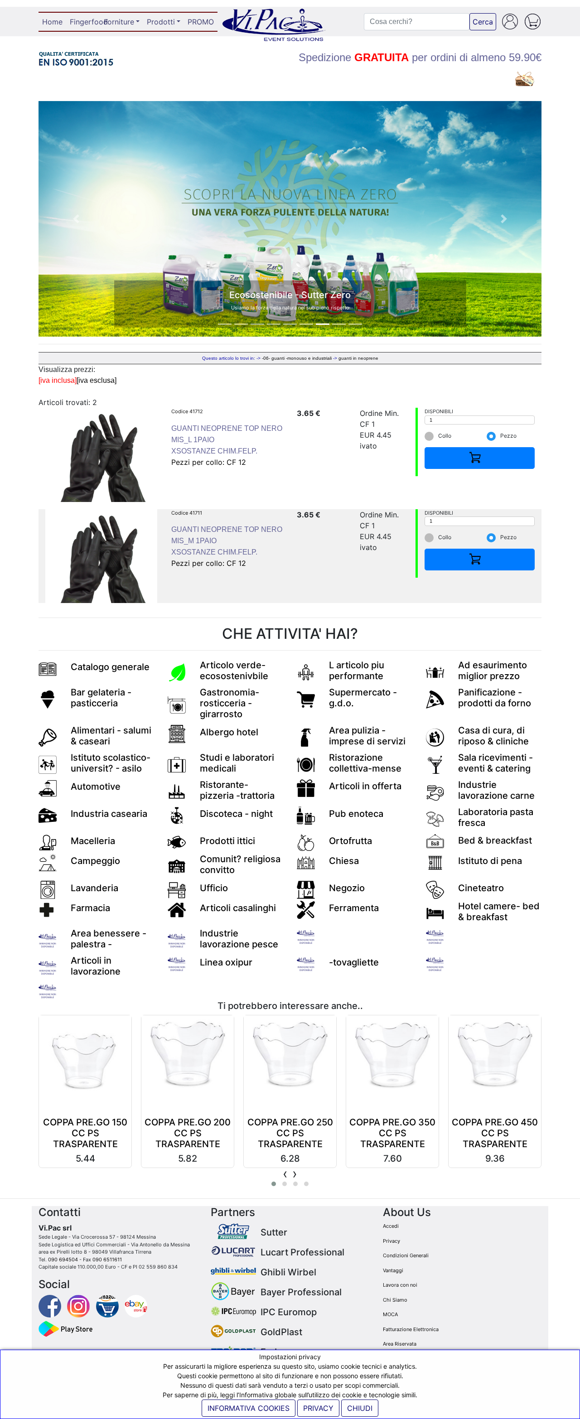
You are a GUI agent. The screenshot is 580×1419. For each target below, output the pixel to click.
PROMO (201, 21)
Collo (444, 435)
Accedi (391, 1226)
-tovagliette (354, 962)
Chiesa (344, 860)
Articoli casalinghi (238, 908)
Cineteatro (481, 888)
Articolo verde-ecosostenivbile (234, 670)
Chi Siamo (395, 1300)
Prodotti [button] (161, 21)
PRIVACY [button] (318, 1408)
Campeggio (95, 860)
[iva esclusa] (96, 380)
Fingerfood (85, 21)
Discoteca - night (236, 813)
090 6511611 (107, 1259)
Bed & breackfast (495, 840)
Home (54, 21)
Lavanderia (94, 888)
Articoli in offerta (365, 786)
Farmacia (90, 908)
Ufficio (214, 888)
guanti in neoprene (358, 358)
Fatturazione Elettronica (411, 1329)
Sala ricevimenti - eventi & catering (495, 763)
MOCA (390, 1314)
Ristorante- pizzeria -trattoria (237, 790)
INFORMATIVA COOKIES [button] (249, 1408)
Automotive (96, 786)
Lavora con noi (400, 1285)
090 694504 (63, 1259)
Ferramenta (354, 908)
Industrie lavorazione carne (496, 790)
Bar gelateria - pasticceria (101, 698)
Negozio (347, 888)
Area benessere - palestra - (108, 939)
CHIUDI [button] (359, 1408)
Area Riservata (399, 1344)
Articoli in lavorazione (96, 966)
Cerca (483, 21)
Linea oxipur (226, 962)
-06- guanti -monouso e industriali (297, 358)
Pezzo (508, 435)
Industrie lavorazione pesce (239, 939)
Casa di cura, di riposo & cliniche (493, 736)
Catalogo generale (110, 666)
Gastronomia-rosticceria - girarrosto (229, 703)
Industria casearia (109, 813)
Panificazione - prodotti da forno (494, 698)
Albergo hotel (229, 732)
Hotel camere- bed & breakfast (499, 911)
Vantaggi (393, 1270)
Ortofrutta (350, 840)
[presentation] (285, 1173)
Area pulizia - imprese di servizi (367, 736)
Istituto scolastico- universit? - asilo (110, 763)
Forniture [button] (119, 21)
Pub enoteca (356, 813)
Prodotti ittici (227, 840)
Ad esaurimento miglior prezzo (492, 670)
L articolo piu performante (356, 670)
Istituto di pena (490, 860)
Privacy (391, 1241)
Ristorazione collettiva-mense (365, 763)
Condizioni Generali (406, 1255)
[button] (76, 219)
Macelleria (93, 840)
